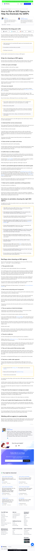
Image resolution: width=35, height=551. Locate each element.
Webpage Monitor (3, 531)
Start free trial (27, 3)
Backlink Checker (3, 519)
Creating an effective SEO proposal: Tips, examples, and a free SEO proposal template (25, 489)
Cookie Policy (26, 531)
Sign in (21, 3)
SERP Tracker (3, 517)
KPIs (20, 243)
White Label (14, 517)
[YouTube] (31, 546)
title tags (14, 367)
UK (3, 90)
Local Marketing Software (16, 513)
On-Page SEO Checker (4, 516)
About (25, 516)
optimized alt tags (20, 371)
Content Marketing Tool (16, 515)
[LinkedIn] (33, 546)
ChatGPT (5, 31)
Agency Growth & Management (7, 476)
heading (4, 368)
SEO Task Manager (15, 525)
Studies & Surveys (5, 498)
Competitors (26, 525)
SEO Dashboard (3, 534)
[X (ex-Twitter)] (29, 546)
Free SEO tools (15, 524)
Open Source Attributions (27, 534)
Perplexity (14, 31)
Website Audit (3, 515)
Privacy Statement (26, 530)
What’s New (26, 520)
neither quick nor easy (14, 339)
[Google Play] (29, 542)
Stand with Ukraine (26, 517)
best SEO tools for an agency (26, 171)
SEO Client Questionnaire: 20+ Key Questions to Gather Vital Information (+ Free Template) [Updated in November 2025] (8, 490)
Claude (22, 31)
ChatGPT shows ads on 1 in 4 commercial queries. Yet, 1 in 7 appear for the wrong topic (8, 500)
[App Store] (29, 540)
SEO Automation (21, 498)
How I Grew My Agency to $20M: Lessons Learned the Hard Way (25, 478)
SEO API (14, 522)
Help (13, 531)
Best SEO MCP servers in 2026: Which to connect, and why (25, 500)
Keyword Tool (3, 521)
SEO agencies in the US (28, 89)
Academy (25, 524)
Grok (30, 31)
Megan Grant (6, 18)
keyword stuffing (19, 316)
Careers (25, 518)
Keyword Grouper (3, 520)
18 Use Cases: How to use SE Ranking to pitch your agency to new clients (9, 479)
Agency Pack (14, 516)
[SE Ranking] (6, 4)
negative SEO (9, 158)
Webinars (25, 522)
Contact (14, 530)
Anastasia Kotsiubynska (24, 18)
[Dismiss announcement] (32, 1)
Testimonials (26, 521)
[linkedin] (7, 438)
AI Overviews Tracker (4, 524)
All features (3, 525)
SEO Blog (25, 515)
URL (17, 367)
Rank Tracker (3, 513)
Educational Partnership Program (17, 534)
